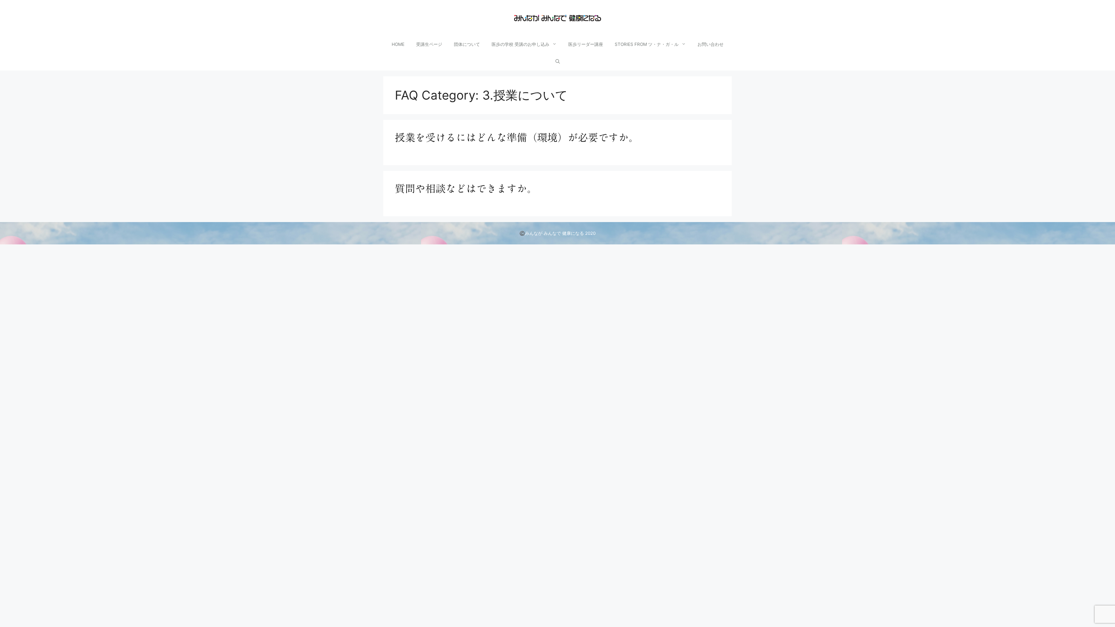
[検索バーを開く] (558, 62)
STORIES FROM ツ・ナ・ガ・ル (647, 44)
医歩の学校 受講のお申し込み (520, 44)
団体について (467, 44)
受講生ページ (429, 44)
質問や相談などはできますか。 (466, 188)
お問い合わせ (710, 44)
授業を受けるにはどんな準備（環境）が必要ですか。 (517, 137)
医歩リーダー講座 (585, 44)
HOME (398, 44)
